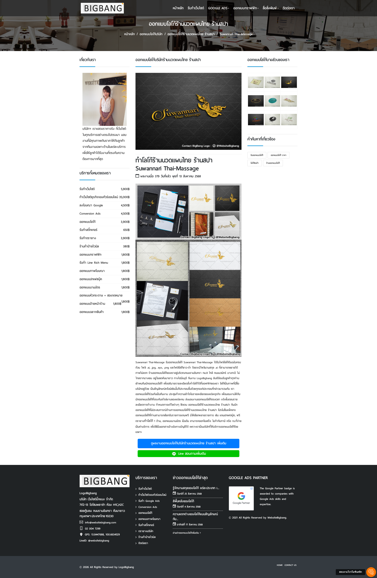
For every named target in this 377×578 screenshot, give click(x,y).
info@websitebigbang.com (100, 522)
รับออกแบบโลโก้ (257, 155)
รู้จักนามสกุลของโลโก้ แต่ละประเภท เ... (196, 488)
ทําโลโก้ (148, 420)
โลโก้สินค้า (255, 163)
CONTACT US (290, 565)
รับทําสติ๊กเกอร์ (146, 525)
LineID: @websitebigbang (94, 540)
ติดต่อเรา (289, 8)
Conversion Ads (147, 507)
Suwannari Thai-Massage (236, 34)
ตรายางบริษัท (145, 531)
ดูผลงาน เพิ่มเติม (188, 443)
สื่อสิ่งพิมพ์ (270, 8)
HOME (280, 565)
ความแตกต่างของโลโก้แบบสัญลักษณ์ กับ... (195, 516)
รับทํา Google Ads (149, 501)
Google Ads (217, 8)
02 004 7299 (92, 528)
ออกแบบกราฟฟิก (245, 8)
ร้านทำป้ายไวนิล (147, 537)
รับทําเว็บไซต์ (196, 8)
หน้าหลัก (178, 8)
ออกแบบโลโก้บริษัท (151, 34)
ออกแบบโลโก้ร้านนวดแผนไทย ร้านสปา (191, 34)
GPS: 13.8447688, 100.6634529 (102, 534)
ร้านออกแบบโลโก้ (273, 163)
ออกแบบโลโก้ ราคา (278, 155)
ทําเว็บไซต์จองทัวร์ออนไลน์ (152, 495)
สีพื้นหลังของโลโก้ (183, 501)
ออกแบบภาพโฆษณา (149, 519)
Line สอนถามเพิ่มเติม (191, 453)
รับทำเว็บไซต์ (145, 489)
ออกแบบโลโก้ (145, 513)
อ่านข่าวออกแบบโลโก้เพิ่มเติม (186, 533)
